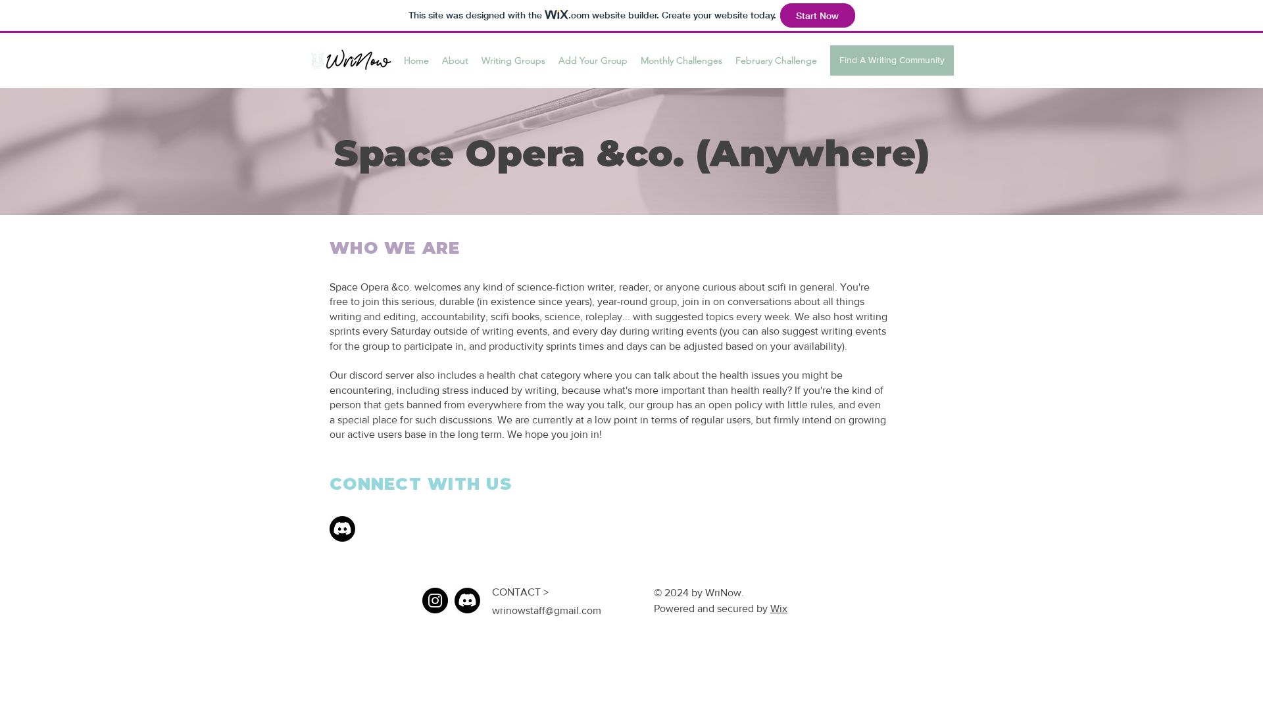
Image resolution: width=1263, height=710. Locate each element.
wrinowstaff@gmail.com (546, 610)
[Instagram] (435, 600)
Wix (778, 608)
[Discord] (342, 529)
